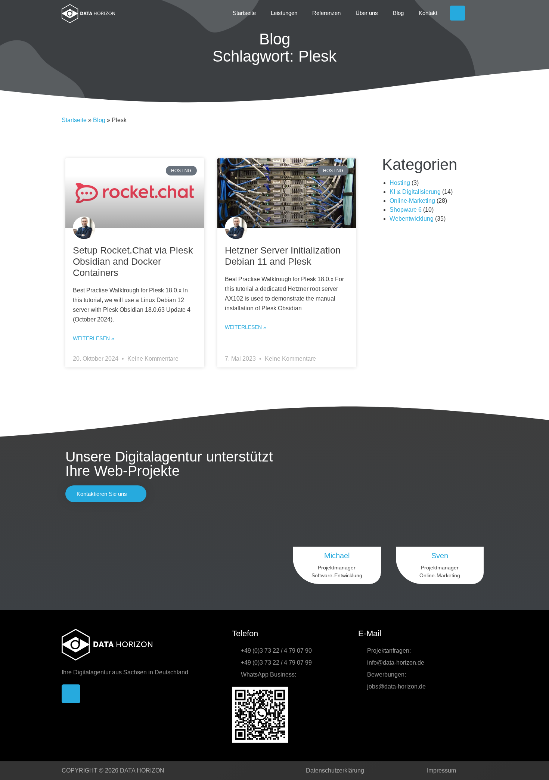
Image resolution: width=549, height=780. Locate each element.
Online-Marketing (412, 201)
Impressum (441, 770)
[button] (479, 13)
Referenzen (326, 13)
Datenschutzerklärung (335, 770)
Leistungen (284, 13)
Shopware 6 (406, 209)
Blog (398, 13)
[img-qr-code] (260, 715)
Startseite (244, 13)
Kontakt (428, 13)
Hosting (400, 183)
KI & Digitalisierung (415, 192)
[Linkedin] (457, 13)
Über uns (367, 13)
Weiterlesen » (93, 338)
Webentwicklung (412, 218)
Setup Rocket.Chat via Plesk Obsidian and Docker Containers (133, 261)
